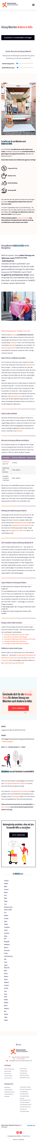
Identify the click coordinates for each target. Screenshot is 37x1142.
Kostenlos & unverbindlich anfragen (18, 38)
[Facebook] (18, 1132)
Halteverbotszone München (21, 525)
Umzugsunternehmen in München (15, 783)
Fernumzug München (8, 348)
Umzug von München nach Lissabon (16, 644)
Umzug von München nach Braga (15, 637)
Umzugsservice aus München (20, 791)
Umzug (14, 335)
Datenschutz (21, 1139)
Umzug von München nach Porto (15, 641)
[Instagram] (21, 1132)
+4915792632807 (7, 742)
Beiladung (5, 462)
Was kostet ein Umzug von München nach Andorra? (16, 588)
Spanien (19, 431)
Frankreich (29, 365)
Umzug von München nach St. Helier (16, 635)
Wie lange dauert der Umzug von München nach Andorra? (18, 608)
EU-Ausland (19, 331)
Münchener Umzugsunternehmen (8, 331)
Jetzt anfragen (18, 708)
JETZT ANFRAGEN (18, 835)
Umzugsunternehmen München (14, 1136)
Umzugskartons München (17, 531)
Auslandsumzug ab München (14, 663)
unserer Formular (23, 218)
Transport (13, 343)
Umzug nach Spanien (15, 658)
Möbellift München (20, 523)
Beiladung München (14, 396)
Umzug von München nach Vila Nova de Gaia (19, 639)
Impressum (15, 1139)
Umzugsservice (8, 1083)
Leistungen (15, 797)
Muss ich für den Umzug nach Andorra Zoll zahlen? (16, 612)
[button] (33, 5)
